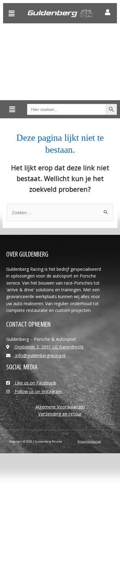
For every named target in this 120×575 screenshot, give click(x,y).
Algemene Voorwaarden (60, 407)
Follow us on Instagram (38, 391)
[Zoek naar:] (60, 212)
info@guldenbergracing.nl (40, 355)
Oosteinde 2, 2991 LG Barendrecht (48, 347)
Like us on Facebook (35, 383)
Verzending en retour (60, 414)
